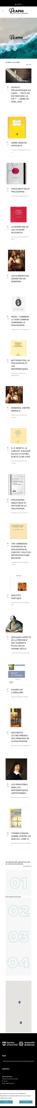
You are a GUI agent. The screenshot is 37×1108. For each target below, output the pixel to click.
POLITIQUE (26, 1102)
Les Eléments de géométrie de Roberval (20, 278)
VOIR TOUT (28, 64)
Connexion (19, 4)
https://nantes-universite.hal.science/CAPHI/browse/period (18, 1061)
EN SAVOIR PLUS (27, 866)
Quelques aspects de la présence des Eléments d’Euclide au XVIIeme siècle (21, 643)
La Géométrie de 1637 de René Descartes (20, 229)
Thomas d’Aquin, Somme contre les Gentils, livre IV (21, 836)
